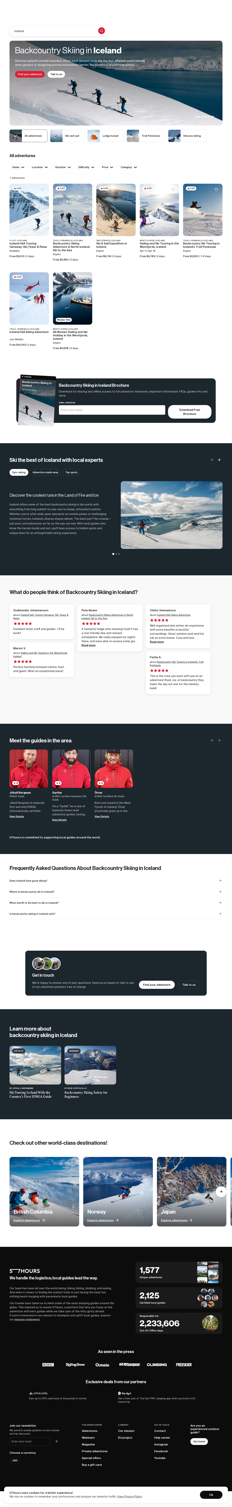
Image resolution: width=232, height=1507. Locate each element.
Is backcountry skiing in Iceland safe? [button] (32, 913)
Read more (89, 645)
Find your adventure (30, 74)
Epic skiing (18, 472)
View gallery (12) (204, 116)
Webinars (88, 1437)
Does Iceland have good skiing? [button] (28, 880)
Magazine (88, 1444)
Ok (211, 1494)
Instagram (161, 1444)
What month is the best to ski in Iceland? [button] (34, 902)
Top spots (71, 472)
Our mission (126, 1431)
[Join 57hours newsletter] (56, 1441)
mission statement (27, 1319)
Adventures (89, 1431)
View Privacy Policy (129, 1496)
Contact (160, 1431)
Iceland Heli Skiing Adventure (174, 614)
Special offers (91, 1458)
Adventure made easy (45, 472)
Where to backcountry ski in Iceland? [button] (32, 891)
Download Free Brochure (189, 412)
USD (14, 1460)
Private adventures (95, 1451)
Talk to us (56, 74)
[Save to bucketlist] (43, 190)
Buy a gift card (92, 1464)
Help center (162, 1437)
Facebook (161, 1451)
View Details (17, 816)
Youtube (160, 1458)
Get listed (199, 1441)
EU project (125, 1437)
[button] (219, 460)
